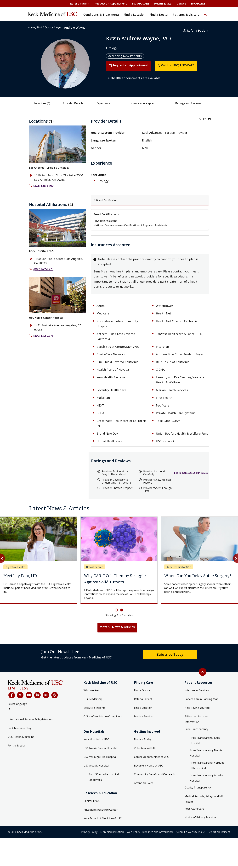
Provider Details (73, 103)
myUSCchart (199, 3)
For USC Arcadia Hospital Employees (104, 777)
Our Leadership (93, 699)
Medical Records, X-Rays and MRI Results (204, 798)
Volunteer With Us (145, 748)
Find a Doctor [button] (159, 14)
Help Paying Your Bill (197, 707)
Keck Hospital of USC (42, 251)
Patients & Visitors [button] (186, 14)
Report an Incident (219, 832)
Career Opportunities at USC (151, 757)
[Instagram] (46, 695)
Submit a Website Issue (190, 832)
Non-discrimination (112, 832)
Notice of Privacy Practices (200, 817)
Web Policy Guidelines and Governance (150, 832)
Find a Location (143, 707)
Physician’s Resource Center (101, 809)
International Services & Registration (30, 719)
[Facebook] (12, 695)
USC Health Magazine (21, 737)
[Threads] (54, 695)
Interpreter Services (197, 690)
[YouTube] (29, 695)
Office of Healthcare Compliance (103, 716)
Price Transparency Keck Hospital (205, 740)
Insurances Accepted (142, 103)
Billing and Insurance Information (197, 719)
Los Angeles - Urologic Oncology (49, 167)
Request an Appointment (111, 3)
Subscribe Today (170, 654)
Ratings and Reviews (188, 103)
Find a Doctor (142, 690)
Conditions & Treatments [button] (101, 14)
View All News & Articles (117, 627)
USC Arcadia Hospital (96, 765)
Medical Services (144, 716)
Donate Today (142, 739)
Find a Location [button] (134, 14)
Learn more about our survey (191, 472)
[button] (205, 12)
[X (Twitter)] (20, 695)
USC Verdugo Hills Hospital (100, 757)
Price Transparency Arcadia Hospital (206, 777)
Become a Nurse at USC (148, 765)
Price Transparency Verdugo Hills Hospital (207, 765)
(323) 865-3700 (43, 186)
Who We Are (91, 690)
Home (31, 27)
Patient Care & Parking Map (201, 699)
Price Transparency (196, 729)
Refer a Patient (80, 3)
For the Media (16, 745)
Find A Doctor (45, 27)
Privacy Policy (89, 832)
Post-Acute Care (194, 808)
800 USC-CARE (140, 3)
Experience (104, 103)
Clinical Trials (92, 801)
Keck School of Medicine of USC (103, 818)
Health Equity (162, 3)
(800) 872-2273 (43, 269)
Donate (181, 3)
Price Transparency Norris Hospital (206, 752)
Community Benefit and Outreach (154, 774)
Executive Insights (94, 707)
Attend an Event (143, 783)
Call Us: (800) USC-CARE (175, 65)
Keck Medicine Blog (19, 728)
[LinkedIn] (37, 695)
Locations (42, 103)
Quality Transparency (198, 787)
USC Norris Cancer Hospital (46, 317)
